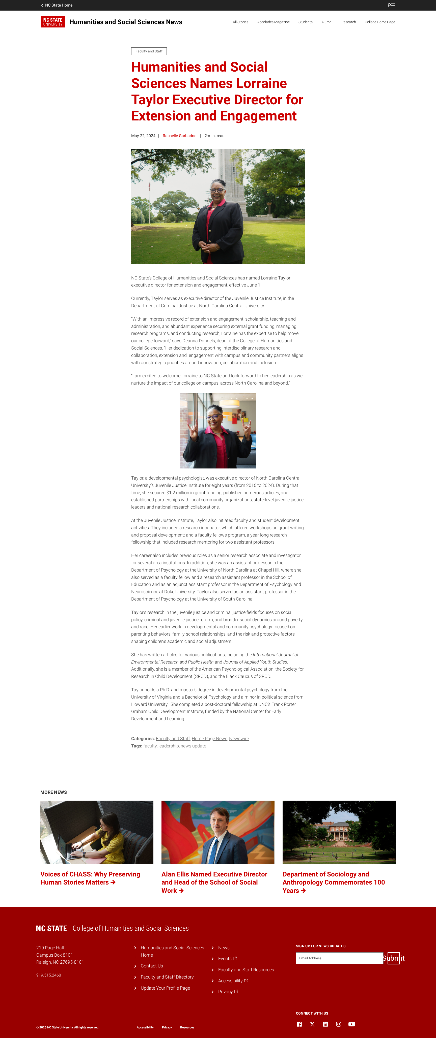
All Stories (240, 22)
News (224, 947)
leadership (168, 745)
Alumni (326, 22)
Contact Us (152, 965)
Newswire (239, 738)
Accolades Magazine (273, 22)
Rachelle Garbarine (179, 135)
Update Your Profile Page (165, 988)
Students (305, 22)
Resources (187, 1027)
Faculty (150, 745)
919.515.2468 (48, 975)
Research (348, 22)
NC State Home (58, 5)
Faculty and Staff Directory (167, 977)
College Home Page (380, 22)
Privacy (167, 1027)
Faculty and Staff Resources (246, 969)
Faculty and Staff (173, 738)
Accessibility (145, 1027)
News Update (193, 745)
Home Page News (209, 738)
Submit (394, 958)
